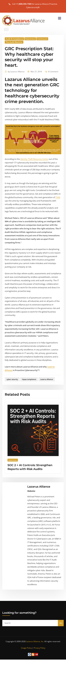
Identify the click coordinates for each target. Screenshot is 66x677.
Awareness (30, 39)
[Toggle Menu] (6, 29)
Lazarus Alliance (16, 71)
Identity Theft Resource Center (34, 159)
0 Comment (53, 71)
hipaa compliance (29, 379)
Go (60, 623)
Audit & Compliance (14, 39)
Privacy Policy (39, 648)
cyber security (12, 379)
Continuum (42, 39)
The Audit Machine (14, 42)
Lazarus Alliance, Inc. (35, 641)
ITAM (57, 197)
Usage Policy (26, 648)
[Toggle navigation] (59, 18)
